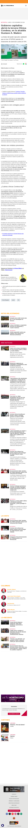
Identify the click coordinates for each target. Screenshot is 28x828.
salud (13, 300)
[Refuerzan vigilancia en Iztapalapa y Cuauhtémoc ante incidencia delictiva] (5, 368)
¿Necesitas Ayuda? (14, 810)
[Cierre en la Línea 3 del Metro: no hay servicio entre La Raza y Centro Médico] (5, 353)
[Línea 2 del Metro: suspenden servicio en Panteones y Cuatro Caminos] (5, 325)
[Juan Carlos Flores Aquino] (3, 597)
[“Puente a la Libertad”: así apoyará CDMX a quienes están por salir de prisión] (5, 639)
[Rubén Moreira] (3, 611)
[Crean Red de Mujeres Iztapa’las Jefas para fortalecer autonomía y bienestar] (5, 623)
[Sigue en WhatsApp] (24, 64)
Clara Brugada (5, 300)
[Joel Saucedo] (3, 604)
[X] (10, 814)
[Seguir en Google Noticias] (26, 64)
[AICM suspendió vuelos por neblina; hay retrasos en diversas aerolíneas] (5, 332)
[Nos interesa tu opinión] (14, 789)
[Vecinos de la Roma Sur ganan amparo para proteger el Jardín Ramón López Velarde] (5, 458)
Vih (18, 300)
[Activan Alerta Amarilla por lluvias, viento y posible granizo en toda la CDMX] (5, 419)
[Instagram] (15, 814)
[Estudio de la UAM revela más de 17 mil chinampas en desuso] (5, 318)
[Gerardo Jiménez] (3, 590)
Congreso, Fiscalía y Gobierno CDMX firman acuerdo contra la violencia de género (14, 93)
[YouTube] (13, 814)
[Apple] (18, 814)
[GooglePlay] (21, 814)
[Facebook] (7, 814)
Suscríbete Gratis (14, 713)
